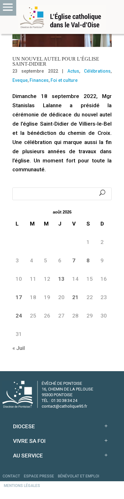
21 (75, 297)
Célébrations (97, 71)
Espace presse (39, 476)
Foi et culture (64, 80)
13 (61, 279)
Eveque (20, 80)
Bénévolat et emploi (78, 476)
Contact (11, 476)
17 (19, 297)
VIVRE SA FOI (29, 441)
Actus (73, 71)
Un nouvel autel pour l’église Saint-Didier (55, 61)
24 (19, 315)
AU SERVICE (28, 455)
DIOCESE (24, 426)
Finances (39, 80)
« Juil (18, 348)
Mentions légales (22, 485)
